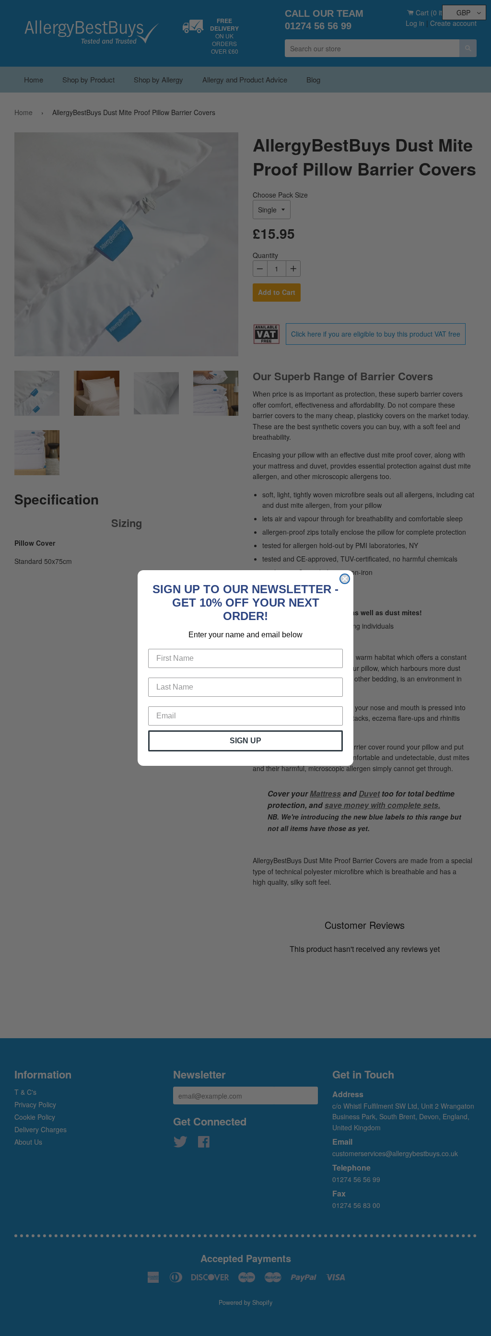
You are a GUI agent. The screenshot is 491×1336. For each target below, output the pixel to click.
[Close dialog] (345, 579)
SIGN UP (245, 741)
